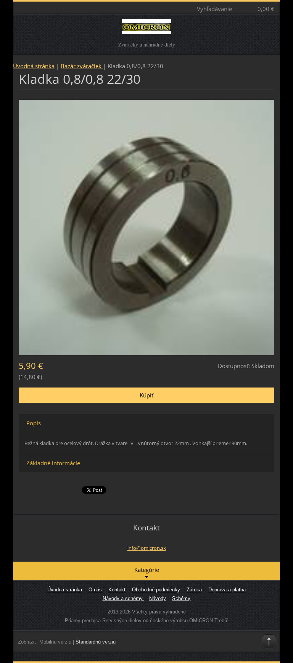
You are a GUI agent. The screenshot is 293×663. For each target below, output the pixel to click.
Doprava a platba (227, 590)
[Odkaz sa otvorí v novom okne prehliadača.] (146, 227)
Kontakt (117, 590)
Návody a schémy (123, 598)
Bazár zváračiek (82, 66)
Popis (33, 423)
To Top (269, 641)
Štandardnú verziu (96, 642)
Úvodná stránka (34, 66)
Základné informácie (53, 463)
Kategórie (146, 569)
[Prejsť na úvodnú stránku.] (147, 30)
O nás (95, 590)
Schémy (181, 598)
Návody (157, 598)
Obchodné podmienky (156, 590)
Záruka (194, 590)
